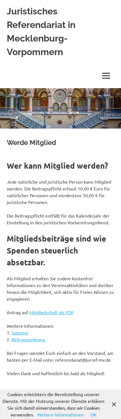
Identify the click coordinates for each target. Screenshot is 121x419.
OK (93, 414)
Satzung (20, 332)
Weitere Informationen (60, 414)
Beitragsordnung (28, 339)
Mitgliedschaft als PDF (51, 312)
